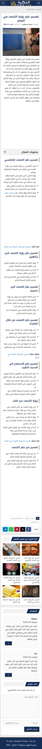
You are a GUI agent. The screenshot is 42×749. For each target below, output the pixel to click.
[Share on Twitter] (22, 529)
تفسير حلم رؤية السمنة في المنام (11, 601)
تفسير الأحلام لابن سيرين (17, 518)
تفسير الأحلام (31, 9)
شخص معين (9, 193)
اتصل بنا (10, 741)
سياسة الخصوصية (21, 741)
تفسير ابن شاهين (30, 518)
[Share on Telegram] (5, 529)
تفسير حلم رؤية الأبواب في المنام (17, 441)
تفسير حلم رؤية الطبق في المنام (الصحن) (12, 559)
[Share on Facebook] (28, 529)
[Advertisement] (21, 126)
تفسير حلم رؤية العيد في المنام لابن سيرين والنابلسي (31, 580)
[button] (3, 3)
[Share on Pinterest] (16, 529)
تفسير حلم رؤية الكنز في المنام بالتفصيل (31, 559)
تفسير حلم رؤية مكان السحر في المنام (31, 601)
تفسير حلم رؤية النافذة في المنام (23, 356)
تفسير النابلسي (34, 522)
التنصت (22, 88)
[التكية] (21, 3)
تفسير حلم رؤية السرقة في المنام (17, 246)
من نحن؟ (32, 741)
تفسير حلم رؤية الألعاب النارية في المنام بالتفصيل (11, 580)
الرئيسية (38, 9)
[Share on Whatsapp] (11, 529)
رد (8, 643)
